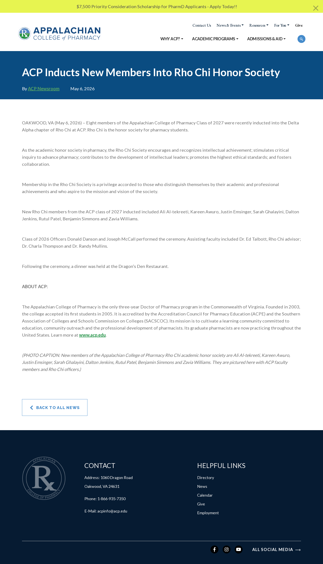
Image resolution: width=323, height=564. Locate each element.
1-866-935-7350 (111, 498)
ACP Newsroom (44, 88)
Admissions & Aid (265, 38)
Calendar (205, 495)
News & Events (228, 25)
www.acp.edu (92, 334)
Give (299, 25)
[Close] (316, 8)
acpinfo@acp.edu (112, 511)
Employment (208, 512)
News (202, 486)
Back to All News (57, 407)
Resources (257, 25)
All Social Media (273, 549)
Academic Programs (213, 38)
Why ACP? (170, 38)
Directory (205, 477)
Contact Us (201, 25)
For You (280, 25)
